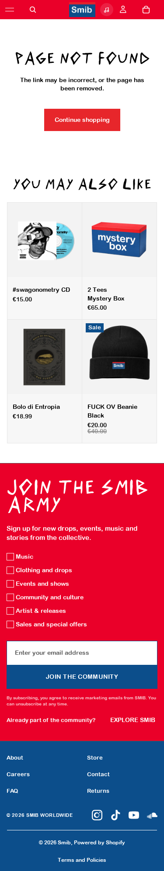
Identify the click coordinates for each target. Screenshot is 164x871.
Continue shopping (82, 119)
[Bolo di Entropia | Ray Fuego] (44, 357)
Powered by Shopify (99, 843)
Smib (64, 843)
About (15, 757)
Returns (98, 791)
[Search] (32, 9)
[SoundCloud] (152, 815)
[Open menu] (9, 9)
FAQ (12, 791)
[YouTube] (134, 815)
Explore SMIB (132, 719)
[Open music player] (106, 9)
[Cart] (146, 9)
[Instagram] (97, 815)
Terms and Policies (82, 860)
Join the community (82, 676)
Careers (18, 774)
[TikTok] (115, 815)
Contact (98, 774)
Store (95, 757)
